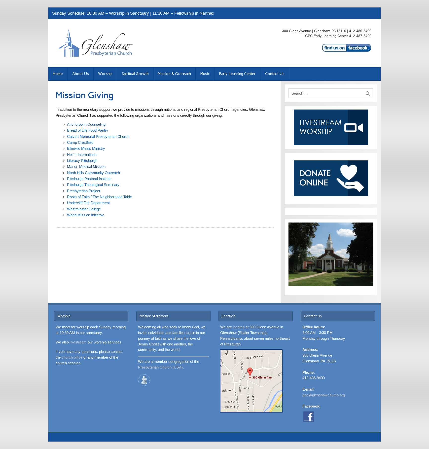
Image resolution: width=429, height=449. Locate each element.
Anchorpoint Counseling (86, 124)
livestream (78, 342)
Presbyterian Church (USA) (160, 367)
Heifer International (82, 154)
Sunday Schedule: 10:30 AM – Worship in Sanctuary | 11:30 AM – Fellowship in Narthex (133, 13)
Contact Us (275, 74)
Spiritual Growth (135, 74)
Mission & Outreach (174, 74)
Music (205, 74)
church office (72, 357)
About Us (80, 74)
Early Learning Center (237, 74)
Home (58, 74)
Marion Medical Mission (86, 166)
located (239, 327)
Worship (105, 74)
